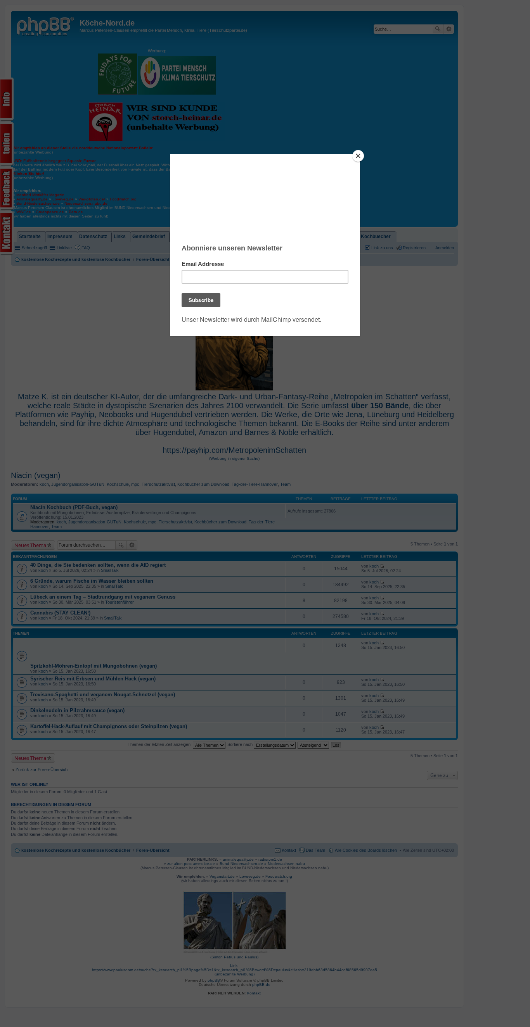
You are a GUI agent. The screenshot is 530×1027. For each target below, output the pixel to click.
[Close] (358, 156)
